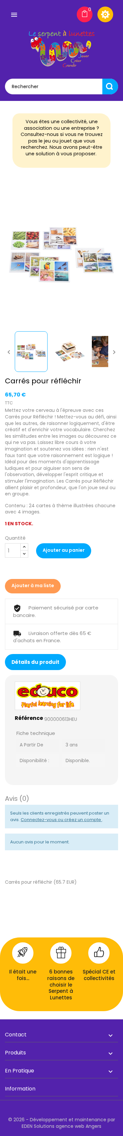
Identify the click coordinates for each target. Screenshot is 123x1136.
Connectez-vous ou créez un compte (61, 820)
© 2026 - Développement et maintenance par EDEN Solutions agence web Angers (61, 1122)
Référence (29, 718)
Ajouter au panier (64, 550)
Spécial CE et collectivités (99, 975)
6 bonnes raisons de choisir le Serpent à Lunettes (60, 984)
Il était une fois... (22, 975)
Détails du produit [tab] (35, 662)
